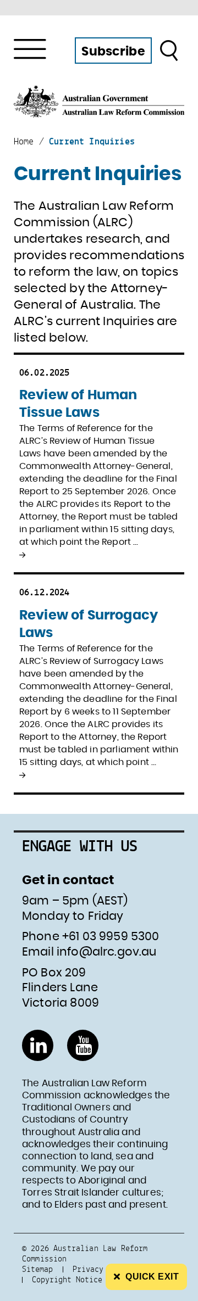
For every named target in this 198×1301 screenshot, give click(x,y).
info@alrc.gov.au (107, 952)
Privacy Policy (103, 1269)
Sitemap (37, 1269)
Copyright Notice (67, 1279)
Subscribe (113, 52)
